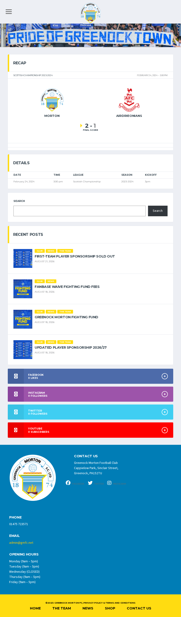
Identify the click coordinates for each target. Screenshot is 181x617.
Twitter (99, 483)
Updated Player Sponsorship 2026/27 (71, 347)
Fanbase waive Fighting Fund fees (67, 287)
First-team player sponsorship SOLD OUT (75, 256)
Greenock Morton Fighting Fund (66, 317)
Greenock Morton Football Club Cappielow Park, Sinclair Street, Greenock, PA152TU (96, 468)
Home (35, 608)
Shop (110, 608)
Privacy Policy (92, 602)
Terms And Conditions (120, 602)
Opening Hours (23, 554)
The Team (61, 608)
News (87, 608)
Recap (19, 63)
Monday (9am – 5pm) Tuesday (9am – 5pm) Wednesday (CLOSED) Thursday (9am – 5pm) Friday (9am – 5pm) (24, 571)
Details (21, 163)
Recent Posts (28, 234)
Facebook (78, 483)
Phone (15, 517)
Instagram (119, 483)
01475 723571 (18, 524)
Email (14, 536)
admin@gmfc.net (21, 542)
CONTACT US (86, 456)
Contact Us (139, 608)
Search (19, 201)
